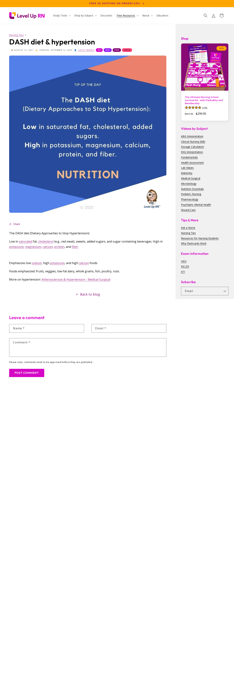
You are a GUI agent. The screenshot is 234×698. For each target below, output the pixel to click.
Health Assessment (192, 162)
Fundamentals (189, 157)
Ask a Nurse (188, 227)
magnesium (33, 247)
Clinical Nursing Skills (193, 141)
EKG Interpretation (192, 152)
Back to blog (90, 294)
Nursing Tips (188, 233)
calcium (48, 247)
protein (59, 247)
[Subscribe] (224, 291)
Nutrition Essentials (192, 189)
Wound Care (188, 210)
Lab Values (187, 168)
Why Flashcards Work (193, 243)
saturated (25, 241)
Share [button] (16, 224)
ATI (183, 271)
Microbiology (188, 183)
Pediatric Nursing (191, 194)
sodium (37, 263)
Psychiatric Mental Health (196, 204)
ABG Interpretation (192, 136)
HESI (183, 261)
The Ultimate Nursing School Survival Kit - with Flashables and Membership (204, 100)
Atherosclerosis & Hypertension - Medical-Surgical (75, 279)
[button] (61, 15)
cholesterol (46, 241)
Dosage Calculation (192, 147)
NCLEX (185, 266)
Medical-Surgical (190, 178)
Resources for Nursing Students (200, 238)
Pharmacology (189, 199)
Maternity (186, 173)
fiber (75, 247)
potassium (16, 247)
